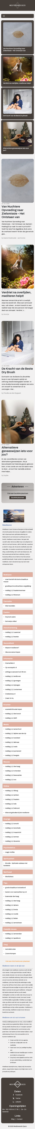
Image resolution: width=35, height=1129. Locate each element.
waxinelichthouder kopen (13, 709)
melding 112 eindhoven (13, 676)
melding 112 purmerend (13, 751)
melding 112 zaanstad (12, 632)
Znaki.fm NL (9, 698)
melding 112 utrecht (12, 823)
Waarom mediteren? (12, 648)
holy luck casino (10, 617)
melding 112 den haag (12, 766)
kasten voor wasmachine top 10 (16, 892)
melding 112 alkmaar (12, 742)
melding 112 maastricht (13, 832)
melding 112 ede (10, 804)
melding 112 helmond (12, 808)
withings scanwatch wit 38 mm (15, 672)
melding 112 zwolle (11, 914)
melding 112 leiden (11, 918)
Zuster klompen (10, 953)
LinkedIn (18, 1102)
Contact (19, 1119)
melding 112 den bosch (13, 713)
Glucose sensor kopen (12, 652)
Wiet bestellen (10, 606)
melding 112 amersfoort (13, 729)
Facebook (18, 1095)
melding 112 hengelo (12, 755)
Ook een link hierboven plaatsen (17, 961)
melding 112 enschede (13, 828)
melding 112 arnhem (12, 795)
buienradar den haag (12, 896)
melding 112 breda (11, 909)
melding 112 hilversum (12, 595)
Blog (12, 1119)
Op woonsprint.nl (11, 667)
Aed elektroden (10, 949)
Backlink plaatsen (17, 497)
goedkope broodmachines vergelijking (18, 586)
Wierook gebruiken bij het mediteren (17, 812)
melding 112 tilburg (11, 790)
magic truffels (10, 852)
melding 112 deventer (12, 841)
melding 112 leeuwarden (13, 775)
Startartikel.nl (9, 663)
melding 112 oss (10, 779)
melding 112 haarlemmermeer (15, 590)
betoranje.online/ (11, 621)
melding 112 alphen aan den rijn (15, 733)
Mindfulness (9, 876)
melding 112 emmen (12, 837)
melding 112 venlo (11, 746)
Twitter (17, 1098)
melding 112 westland (12, 738)
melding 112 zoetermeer (13, 689)
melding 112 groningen (13, 681)
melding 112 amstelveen (13, 923)
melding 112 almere (11, 905)
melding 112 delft (11, 718)
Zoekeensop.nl (10, 694)
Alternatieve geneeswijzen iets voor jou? (17, 451)
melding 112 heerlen (12, 637)
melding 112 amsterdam (13, 934)
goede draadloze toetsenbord (15, 887)
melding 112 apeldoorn (13, 938)
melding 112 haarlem (12, 799)
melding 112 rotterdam (13, 771)
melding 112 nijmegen (12, 685)
